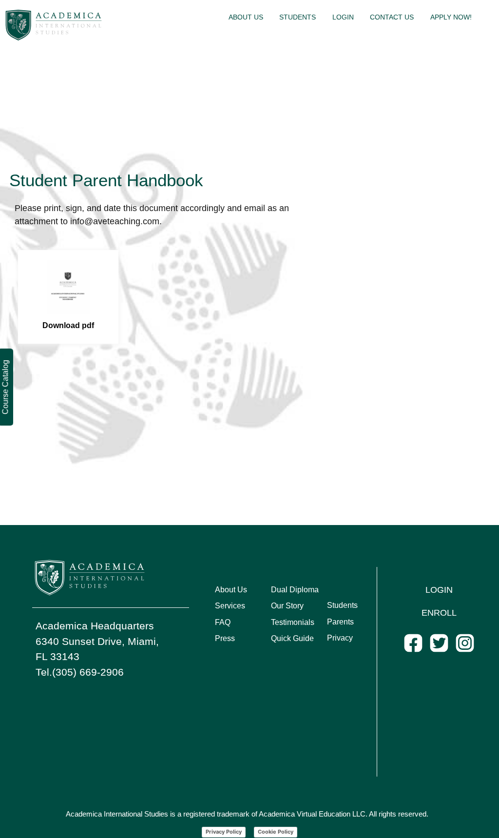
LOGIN (439, 590)
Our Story (287, 606)
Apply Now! (451, 17)
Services (230, 606)
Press (225, 638)
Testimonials (292, 622)
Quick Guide (292, 638)
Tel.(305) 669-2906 (80, 672)
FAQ (222, 622)
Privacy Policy (224, 831)
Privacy (340, 638)
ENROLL (439, 613)
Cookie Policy (275, 831)
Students (297, 17)
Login (343, 17)
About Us (246, 17)
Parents (340, 622)
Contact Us (392, 17)
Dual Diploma (295, 589)
